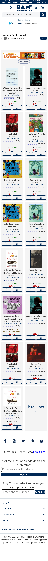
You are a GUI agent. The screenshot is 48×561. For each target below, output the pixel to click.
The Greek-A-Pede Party (36, 135)
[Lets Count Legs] (12, 168)
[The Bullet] (12, 122)
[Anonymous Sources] (35, 76)
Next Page (36, 408)
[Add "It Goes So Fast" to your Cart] (17, 107)
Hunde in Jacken (36, 224)
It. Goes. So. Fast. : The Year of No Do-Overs (12, 271)
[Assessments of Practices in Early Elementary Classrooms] (12, 305)
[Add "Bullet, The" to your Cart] (41, 381)
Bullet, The (36, 364)
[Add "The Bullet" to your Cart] (17, 153)
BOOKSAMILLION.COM (21, 539)
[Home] (24, 8)
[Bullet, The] (36, 353)
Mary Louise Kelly (13, 95)
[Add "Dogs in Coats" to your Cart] (41, 197)
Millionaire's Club (31, 23)
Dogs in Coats (36, 179)
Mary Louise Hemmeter (12, 323)
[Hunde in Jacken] (36, 213)
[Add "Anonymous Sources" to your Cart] (41, 107)
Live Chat (39, 452)
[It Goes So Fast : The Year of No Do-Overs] (12, 76)
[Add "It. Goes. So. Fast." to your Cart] (17, 289)
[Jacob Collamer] (36, 259)
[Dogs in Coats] (36, 168)
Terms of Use (10, 542)
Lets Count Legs (12, 179)
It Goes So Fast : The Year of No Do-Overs (12, 89)
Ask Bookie (17, 23)
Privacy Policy (38, 542)
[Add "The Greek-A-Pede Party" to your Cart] (41, 153)
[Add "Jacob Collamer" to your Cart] (41, 289)
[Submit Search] (43, 14)
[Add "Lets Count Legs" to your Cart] (17, 197)
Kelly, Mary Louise (37, 368)
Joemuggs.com (40, 539)
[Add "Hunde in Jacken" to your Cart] (41, 243)
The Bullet (12, 134)
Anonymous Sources (36, 88)
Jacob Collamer (36, 270)
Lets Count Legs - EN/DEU (12, 225)
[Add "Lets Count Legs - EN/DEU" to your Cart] (17, 243)
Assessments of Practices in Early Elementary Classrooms (12, 317)
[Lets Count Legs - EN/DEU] (12, 213)
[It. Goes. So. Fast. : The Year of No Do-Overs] (12, 259)
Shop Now (24, 61)
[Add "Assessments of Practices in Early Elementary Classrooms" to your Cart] (17, 337)
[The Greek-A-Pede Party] (36, 122)
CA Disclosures (24, 542)
